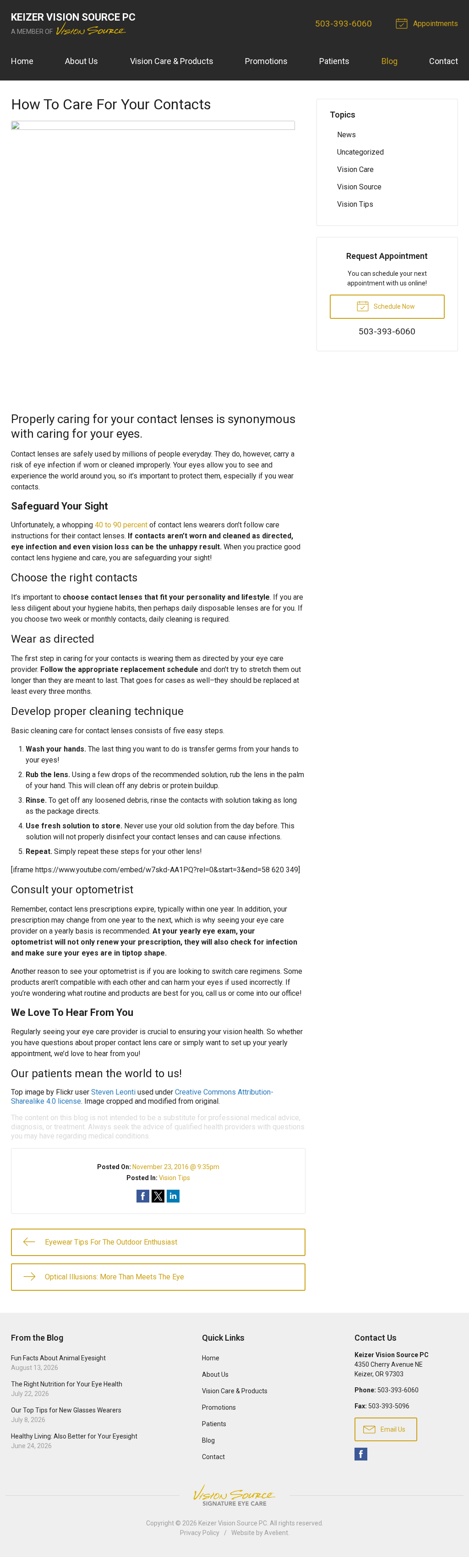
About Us (81, 61)
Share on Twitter (158, 1196)
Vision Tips (174, 1177)
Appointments (434, 23)
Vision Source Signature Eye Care (234, 1495)
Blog (390, 61)
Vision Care (355, 169)
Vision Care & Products (171, 61)
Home (22, 61)
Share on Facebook (142, 1196)
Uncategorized (360, 152)
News (346, 134)
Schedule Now (393, 306)
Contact (443, 61)
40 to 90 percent (121, 525)
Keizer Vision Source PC (232, 1523)
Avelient (276, 1532)
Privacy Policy (199, 1532)
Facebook (360, 1454)
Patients (334, 61)
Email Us (392, 1429)
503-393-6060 (343, 23)
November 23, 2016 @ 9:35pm (175, 1166)
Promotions (266, 61)
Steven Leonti (113, 1092)
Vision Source (359, 187)
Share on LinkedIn (173, 1196)
